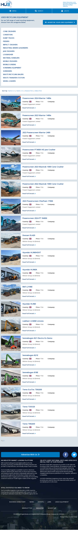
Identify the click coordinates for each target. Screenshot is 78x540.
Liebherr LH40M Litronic (33, 321)
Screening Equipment (12, 68)
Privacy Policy (64, 517)
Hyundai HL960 (29, 304)
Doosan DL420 (28, 235)
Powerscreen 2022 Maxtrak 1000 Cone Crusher (43, 184)
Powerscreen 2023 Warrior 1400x (36, 115)
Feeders (6, 41)
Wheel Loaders (9, 81)
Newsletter (27, 508)
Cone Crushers (9, 31)
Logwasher (8, 54)
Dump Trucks (8, 38)
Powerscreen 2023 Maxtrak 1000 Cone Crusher (43, 167)
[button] (13, 10)
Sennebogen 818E (30, 372)
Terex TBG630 (28, 424)
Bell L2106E (27, 286)
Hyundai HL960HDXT (31, 252)
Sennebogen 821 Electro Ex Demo (37, 338)
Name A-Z (11, 91)
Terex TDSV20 (28, 406)
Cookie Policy (73, 517)
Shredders (7, 71)
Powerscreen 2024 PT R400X (34, 218)
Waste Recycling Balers (13, 74)
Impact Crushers (10, 45)
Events (41, 502)
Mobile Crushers (10, 61)
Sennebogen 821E (30, 355)
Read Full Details (28, 108)
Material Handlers (11, 58)
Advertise (52, 508)
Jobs (49, 502)
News (32, 502)
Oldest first (38, 91)
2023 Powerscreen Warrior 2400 (36, 132)
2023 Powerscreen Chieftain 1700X (37, 201)
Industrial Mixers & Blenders (15, 48)
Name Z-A (19, 91)
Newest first (29, 91)
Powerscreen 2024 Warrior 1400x (36, 98)
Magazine (40, 508)
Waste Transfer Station (14, 78)
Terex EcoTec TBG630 (32, 389)
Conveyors (8, 35)
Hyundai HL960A (29, 269)
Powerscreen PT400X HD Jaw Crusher (38, 149)
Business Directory (17, 502)
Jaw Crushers (9, 51)
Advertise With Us (29, 454)
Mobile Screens (9, 64)
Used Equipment (62, 502)
